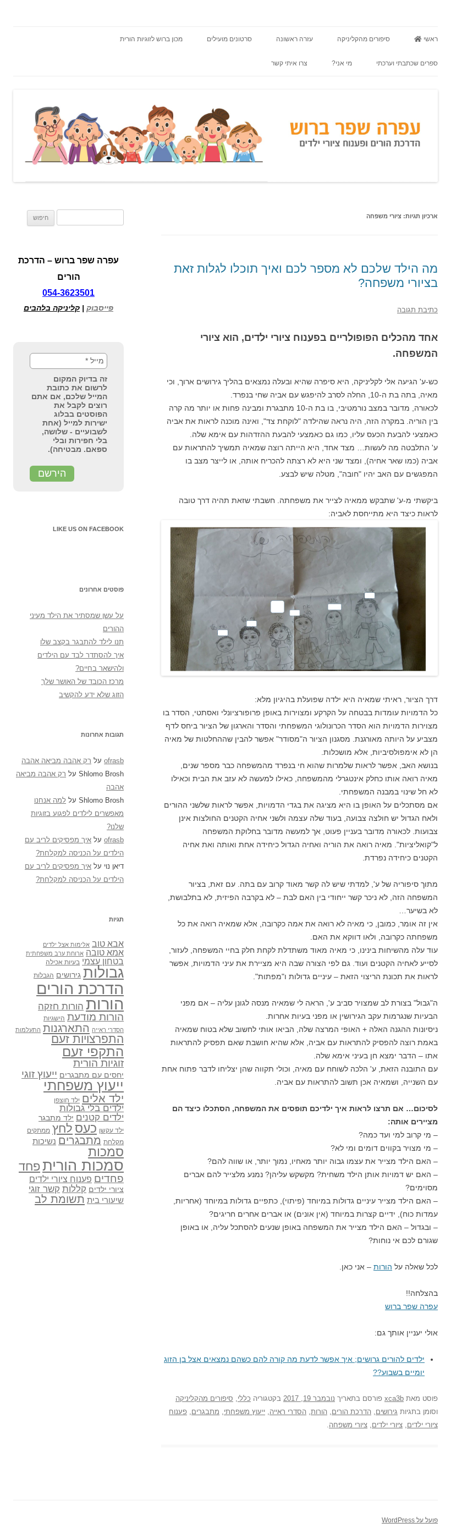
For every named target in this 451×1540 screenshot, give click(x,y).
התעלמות (28, 1029)
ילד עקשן (111, 1130)
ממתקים (38, 1130)
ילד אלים (103, 1098)
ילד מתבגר (56, 1117)
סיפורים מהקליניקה (363, 39)
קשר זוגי (44, 1188)
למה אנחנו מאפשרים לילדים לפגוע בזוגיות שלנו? (77, 813)
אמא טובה (105, 952)
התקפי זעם (93, 1051)
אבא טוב (108, 943)
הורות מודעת (95, 1017)
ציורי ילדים (387, 1425)
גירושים (387, 1411)
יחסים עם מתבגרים (91, 1074)
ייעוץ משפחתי (244, 1411)
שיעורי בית (105, 1200)
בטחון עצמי (103, 961)
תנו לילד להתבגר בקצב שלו (82, 642)
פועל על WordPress (410, 1520)
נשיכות (44, 1141)
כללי (244, 1398)
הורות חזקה (61, 1006)
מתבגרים (205, 1411)
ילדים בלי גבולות (91, 1108)
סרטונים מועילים (229, 39)
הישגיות (54, 1018)
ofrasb (114, 761)
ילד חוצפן (67, 1100)
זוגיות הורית (98, 1063)
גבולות (103, 972)
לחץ (62, 1128)
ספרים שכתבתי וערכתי (407, 63)
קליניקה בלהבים (52, 307)
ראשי (430, 39)
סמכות (106, 1152)
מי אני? (342, 63)
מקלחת (113, 1142)
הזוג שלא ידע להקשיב (91, 695)
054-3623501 (68, 292)
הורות (382, 1266)
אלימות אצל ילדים (66, 944)
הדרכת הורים (351, 1411)
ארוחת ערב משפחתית (55, 953)
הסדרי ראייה (288, 1411)
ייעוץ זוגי (39, 1074)
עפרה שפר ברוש (411, 1306)
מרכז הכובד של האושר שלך (82, 681)
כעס (86, 1128)
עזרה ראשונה (294, 39)
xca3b (394, 1398)
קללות (74, 1188)
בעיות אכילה (63, 962)
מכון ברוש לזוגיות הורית (151, 39)
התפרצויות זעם (87, 1039)
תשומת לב (60, 1199)
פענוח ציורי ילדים (60, 1179)
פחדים (109, 1178)
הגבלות (44, 975)
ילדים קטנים (100, 1117)
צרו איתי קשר (289, 63)
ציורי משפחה (348, 1425)
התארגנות (66, 1028)
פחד (29, 1166)
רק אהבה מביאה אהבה (56, 761)
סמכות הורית (83, 1165)
